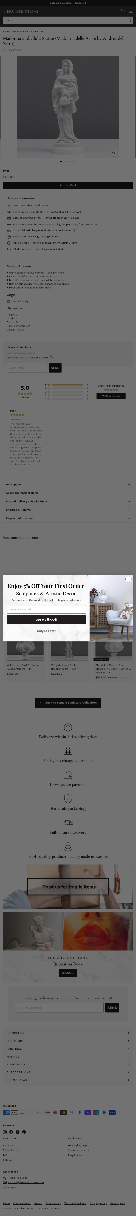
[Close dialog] (128, 579)
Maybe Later (46, 631)
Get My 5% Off (46, 620)
